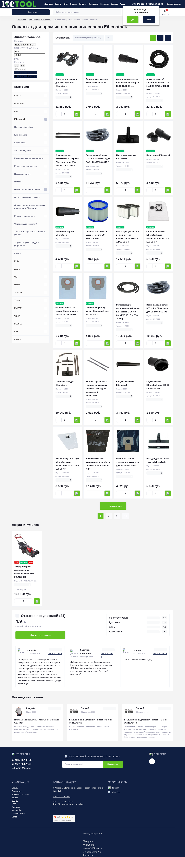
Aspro (17, 269)
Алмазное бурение (23, 150)
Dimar (17, 284)
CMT (16, 277)
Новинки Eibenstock (23, 127)
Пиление (18, 182)
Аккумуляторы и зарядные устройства (26, 244)
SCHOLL (18, 292)
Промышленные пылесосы (40, 20)
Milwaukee (19, 103)
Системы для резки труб (25, 224)
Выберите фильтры (25, 72)
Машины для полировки (25, 166)
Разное (17, 253)
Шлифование (20, 135)
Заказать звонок (174, 4)
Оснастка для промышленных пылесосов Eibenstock (29, 206)
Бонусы (114, 4)
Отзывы (73, 4)
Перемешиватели (22, 174)
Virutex (17, 300)
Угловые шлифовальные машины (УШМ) (30, 233)
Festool (17, 96)
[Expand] (45, 95)
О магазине (93, 4)
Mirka (16, 261)
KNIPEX (18, 308)
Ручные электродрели (24, 216)
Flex (16, 111)
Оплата (58, 4)
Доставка (49, 4)
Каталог (82, 4)
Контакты (104, 4)
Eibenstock (21, 20)
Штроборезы (20, 142)
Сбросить (20, 69)
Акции (122, 4)
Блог (66, 4)
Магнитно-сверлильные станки (29, 158)
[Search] (118, 12)
